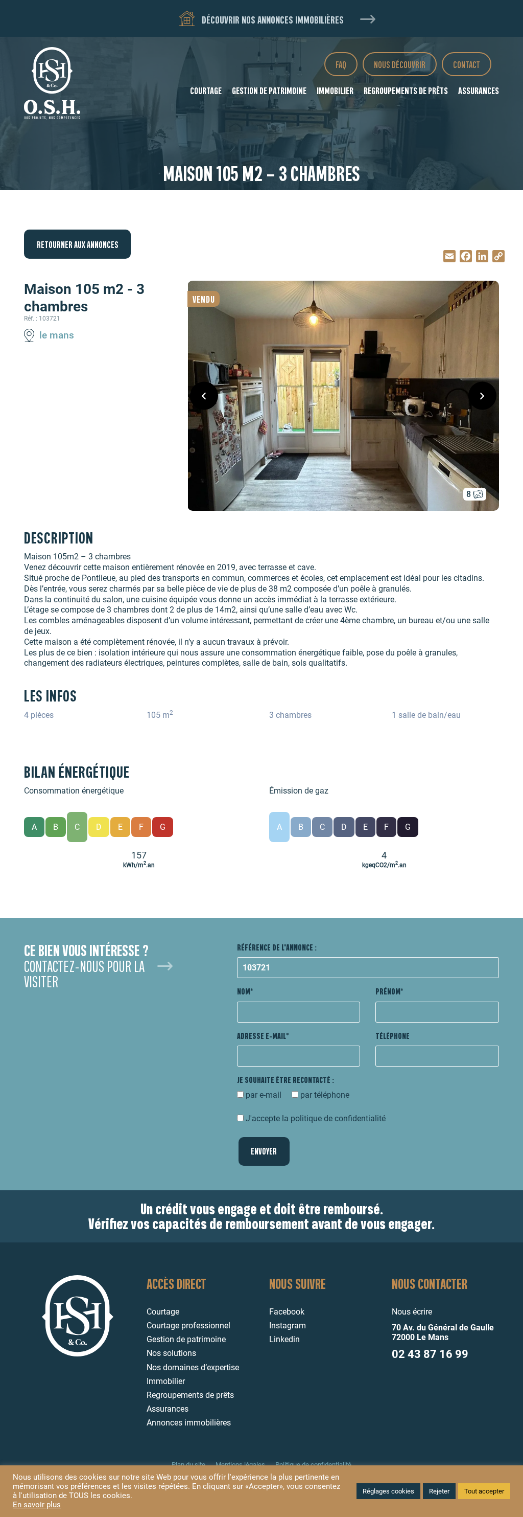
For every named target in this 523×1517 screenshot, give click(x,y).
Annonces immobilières (189, 1423)
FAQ (341, 64)
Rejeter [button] (439, 1491)
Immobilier (335, 90)
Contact (466, 64)
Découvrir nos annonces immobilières (272, 19)
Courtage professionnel (188, 1325)
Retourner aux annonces (77, 244)
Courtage (206, 90)
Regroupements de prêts (406, 90)
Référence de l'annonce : (277, 947)
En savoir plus (37, 1505)
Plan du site (188, 1464)
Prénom (387, 991)
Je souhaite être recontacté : (285, 1079)
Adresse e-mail (261, 1035)
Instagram (287, 1325)
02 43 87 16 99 (430, 1354)
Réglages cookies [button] (388, 1491)
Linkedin (284, 1339)
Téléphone (392, 1035)
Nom (243, 991)
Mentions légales (240, 1464)
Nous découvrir (399, 64)
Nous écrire (412, 1312)
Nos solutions (171, 1353)
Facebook (286, 1312)
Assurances (478, 90)
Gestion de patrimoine (269, 90)
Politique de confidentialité (313, 1464)
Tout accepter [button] (484, 1491)
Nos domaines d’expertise (193, 1367)
